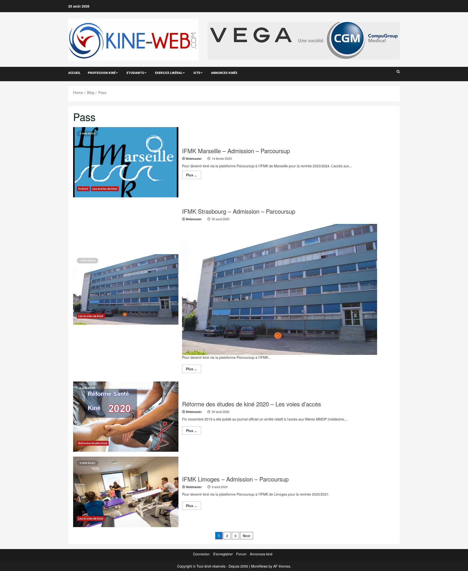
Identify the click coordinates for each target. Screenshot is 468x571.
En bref (83, 188)
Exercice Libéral (168, 72)
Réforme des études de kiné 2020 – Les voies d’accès (251, 404)
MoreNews (259, 566)
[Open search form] (398, 71)
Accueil (74, 72)
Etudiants (135, 72)
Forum (241, 553)
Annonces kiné (261, 553)
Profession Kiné (102, 72)
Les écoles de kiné (104, 188)
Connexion (201, 553)
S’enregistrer (223, 553)
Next (246, 535)
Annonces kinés (224, 72)
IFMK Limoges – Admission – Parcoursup (235, 479)
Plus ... (193, 175)
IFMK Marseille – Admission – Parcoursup (236, 150)
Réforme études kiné (92, 443)
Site (196, 72)
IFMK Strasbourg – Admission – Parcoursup (238, 211)
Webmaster (194, 158)
